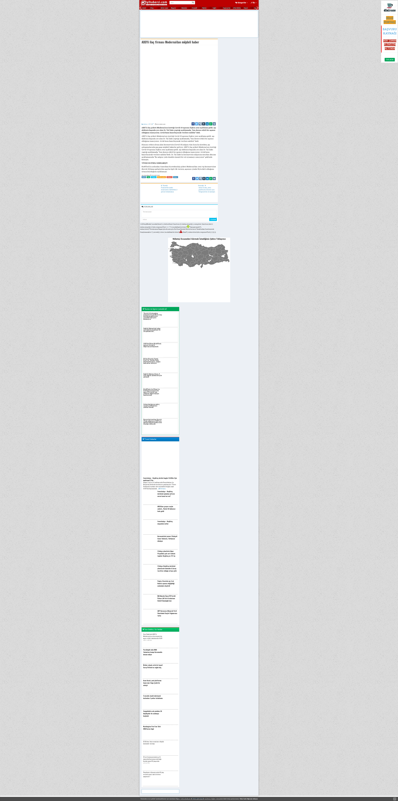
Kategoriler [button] (242, 2)
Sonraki (201, 186)
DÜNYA (145, 124)
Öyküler (194, 8)
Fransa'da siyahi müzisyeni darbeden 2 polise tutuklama (169, 190)
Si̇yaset (236, 8)
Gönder (212, 219)
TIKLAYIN (389, 60)
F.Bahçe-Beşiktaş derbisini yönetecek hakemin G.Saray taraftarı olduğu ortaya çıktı (167, 568)
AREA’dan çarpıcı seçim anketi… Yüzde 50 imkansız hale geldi (166, 508)
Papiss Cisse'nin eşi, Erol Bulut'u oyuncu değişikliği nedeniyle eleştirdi (165, 583)
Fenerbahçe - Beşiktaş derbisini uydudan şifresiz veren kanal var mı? (166, 493)
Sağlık (204, 8)
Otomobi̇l (184, 8)
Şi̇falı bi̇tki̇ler (227, 8)
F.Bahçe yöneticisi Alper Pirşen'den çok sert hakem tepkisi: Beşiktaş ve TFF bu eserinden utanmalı (166, 554)
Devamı (163, 489)
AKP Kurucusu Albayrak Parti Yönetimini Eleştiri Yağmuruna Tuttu (167, 613)
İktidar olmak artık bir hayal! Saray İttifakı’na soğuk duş (153, 666)
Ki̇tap (142, 8)
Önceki (165, 186)
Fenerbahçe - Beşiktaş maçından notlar (165, 522)
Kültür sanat (154, 8)
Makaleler (174, 8)
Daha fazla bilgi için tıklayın (249, 799)
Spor (245, 8)
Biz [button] (253, 2)
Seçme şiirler (216, 8)
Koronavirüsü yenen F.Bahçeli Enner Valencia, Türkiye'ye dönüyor (167, 538)
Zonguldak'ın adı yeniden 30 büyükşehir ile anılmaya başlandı (152, 713)
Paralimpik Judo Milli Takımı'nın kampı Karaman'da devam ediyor (152, 652)
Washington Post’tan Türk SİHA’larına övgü (152, 727)
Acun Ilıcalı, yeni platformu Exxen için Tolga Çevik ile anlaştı (207, 190)
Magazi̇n (163, 8)
